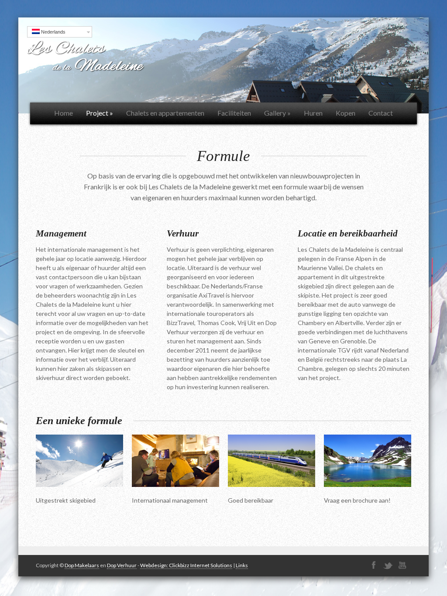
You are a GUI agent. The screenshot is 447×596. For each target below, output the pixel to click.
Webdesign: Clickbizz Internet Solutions (186, 565)
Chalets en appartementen (165, 113)
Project (99, 113)
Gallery (277, 113)
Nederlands (52, 31)
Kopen (345, 113)
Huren (313, 113)
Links (242, 565)
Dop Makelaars (82, 565)
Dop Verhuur (122, 565)
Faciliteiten (234, 113)
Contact (380, 113)
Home (63, 113)
